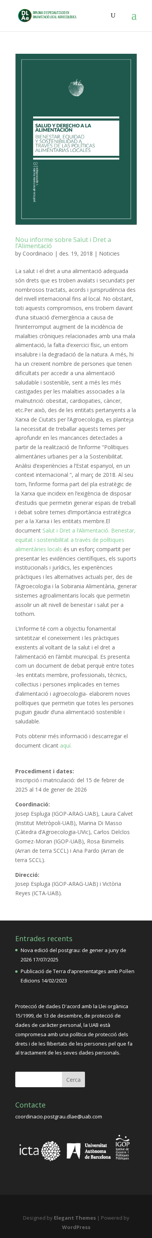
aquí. (65, 745)
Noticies (109, 253)
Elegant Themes (75, 1217)
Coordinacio (38, 253)
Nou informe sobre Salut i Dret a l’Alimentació (63, 242)
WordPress (76, 1227)
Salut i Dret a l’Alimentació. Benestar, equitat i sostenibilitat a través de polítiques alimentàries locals (75, 540)
